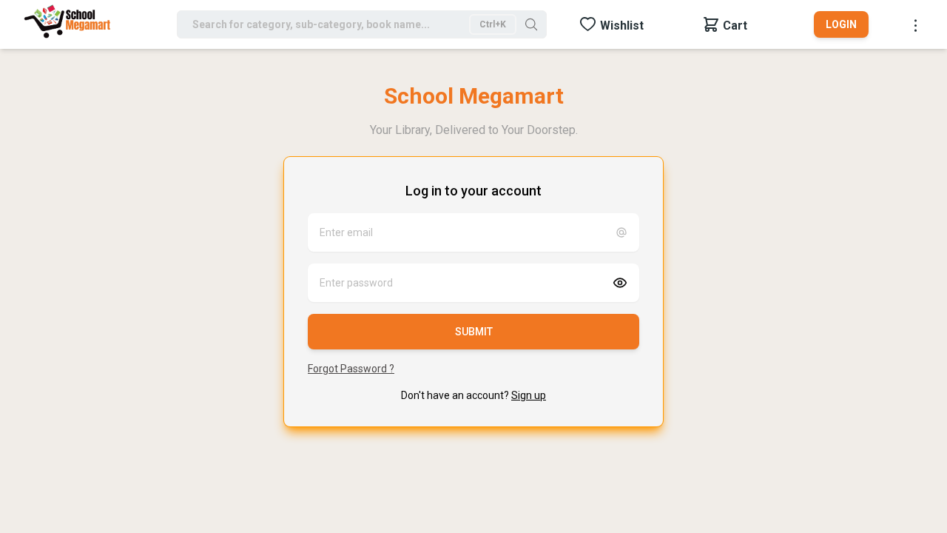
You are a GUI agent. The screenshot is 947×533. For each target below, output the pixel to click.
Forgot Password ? (351, 369)
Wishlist (622, 26)
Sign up (528, 395)
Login (841, 24)
